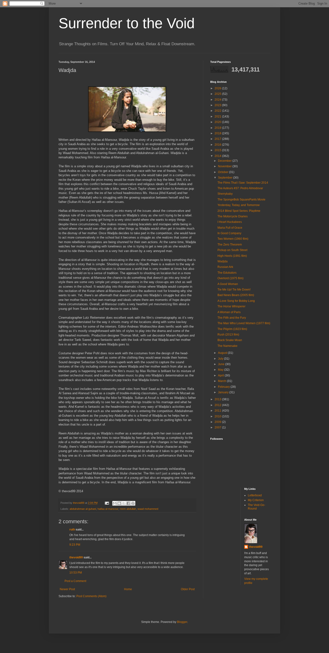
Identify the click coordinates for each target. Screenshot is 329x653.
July (221, 358)
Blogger (182, 622)
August (223, 353)
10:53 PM (75, 572)
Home (128, 589)
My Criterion (256, 500)
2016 (218, 144)
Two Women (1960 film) (232, 238)
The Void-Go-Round (256, 506)
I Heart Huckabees (229, 222)
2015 (218, 150)
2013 (218, 399)
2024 (218, 99)
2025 (218, 94)
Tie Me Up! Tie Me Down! (233, 289)
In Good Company (229, 233)
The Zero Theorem (229, 244)
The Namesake (227, 346)
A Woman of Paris (229, 312)
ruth (72, 529)
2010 (218, 416)
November (225, 166)
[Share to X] (123, 503)
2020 (218, 122)
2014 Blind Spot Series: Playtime (238, 211)
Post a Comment (75, 581)
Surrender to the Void (127, 23)
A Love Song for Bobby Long (236, 301)
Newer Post (67, 589)
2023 (218, 105)
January (223, 392)
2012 (218, 405)
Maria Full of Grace (229, 227)
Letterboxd (255, 495)
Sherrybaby (225, 193)
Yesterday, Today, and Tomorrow (238, 205)
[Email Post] (107, 502)
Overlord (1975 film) (230, 278)
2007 (218, 427)
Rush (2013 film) (228, 334)
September (225, 177)
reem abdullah (128, 508)
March (222, 381)
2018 (218, 133)
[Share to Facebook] (128, 503)
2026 (218, 88)
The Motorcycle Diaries (232, 216)
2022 (218, 110)
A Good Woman (227, 284)
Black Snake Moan (229, 340)
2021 (218, 116)
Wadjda (222, 261)
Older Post (188, 589)
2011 (218, 410)
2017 (218, 139)
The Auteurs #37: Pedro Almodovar (240, 188)
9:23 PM (74, 544)
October (223, 172)
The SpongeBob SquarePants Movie (241, 199)
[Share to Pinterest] (133, 503)
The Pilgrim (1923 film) (232, 329)
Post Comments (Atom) (91, 596)
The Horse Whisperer (231, 306)
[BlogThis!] (119, 503)
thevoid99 (76, 557)
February (224, 386)
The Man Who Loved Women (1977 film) (243, 323)
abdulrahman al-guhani (83, 508)
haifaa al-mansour (108, 508)
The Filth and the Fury (231, 317)
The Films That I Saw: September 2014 (242, 182)
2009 (218, 422)
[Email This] (114, 503)
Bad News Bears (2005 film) (235, 295)
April (221, 375)
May (221, 369)
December (225, 160)
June (221, 364)
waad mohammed (148, 508)
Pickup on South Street (232, 250)
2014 (218, 156)
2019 (218, 127)
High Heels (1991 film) (232, 256)
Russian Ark (225, 267)
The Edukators (227, 272)
